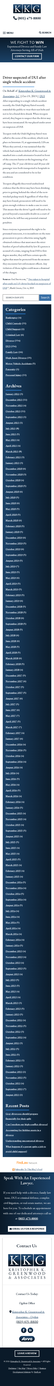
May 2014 (11, 922)
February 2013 (13, 1008)
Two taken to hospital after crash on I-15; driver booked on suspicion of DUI (27, 284)
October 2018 (13, 618)
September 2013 (14, 968)
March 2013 (12, 1002)
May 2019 (11, 577)
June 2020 (11, 503)
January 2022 (12, 394)
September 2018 (14, 623)
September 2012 (14, 1037)
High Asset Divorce (16, 357)
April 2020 (11, 514)
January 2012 (12, 1066)
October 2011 (13, 1083)
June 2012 (11, 1054)
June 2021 (11, 434)
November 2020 (14, 474)
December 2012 (14, 1020)
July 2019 (10, 566)
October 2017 (13, 686)
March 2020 (12, 520)
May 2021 (11, 439)
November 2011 (14, 1077)
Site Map (21, 1368)
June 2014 (11, 916)
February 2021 (13, 457)
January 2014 (12, 945)
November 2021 (14, 405)
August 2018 (12, 629)
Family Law (12, 352)
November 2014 (14, 888)
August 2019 (12, 560)
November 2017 (14, 681)
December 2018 (14, 606)
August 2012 (12, 1043)
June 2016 (11, 778)
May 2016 (11, 784)
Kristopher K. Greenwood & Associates (25, 1361)
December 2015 (14, 813)
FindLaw (37, 1372)
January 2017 (12, 738)
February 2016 (13, 801)
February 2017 (13, 732)
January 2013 (12, 1014)
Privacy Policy (32, 1368)
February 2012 (13, 1060)
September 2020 (14, 485)
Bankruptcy (12, 317)
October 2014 (13, 893)
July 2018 (10, 635)
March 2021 (12, 451)
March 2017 (12, 727)
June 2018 (11, 641)
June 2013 (11, 985)
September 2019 (14, 554)
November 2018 (14, 612)
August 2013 (12, 974)
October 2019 (13, 549)
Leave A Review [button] (27, 1353)
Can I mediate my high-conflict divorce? (27, 1124)
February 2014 (13, 939)
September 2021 (14, 416)
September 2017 (14, 692)
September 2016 (14, 761)
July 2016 (10, 773)
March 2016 (12, 796)
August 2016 (12, 767)
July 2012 (10, 1048)
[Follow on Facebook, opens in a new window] (23, 1330)
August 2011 (12, 1094)
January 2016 (12, 807)
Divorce (10, 340)
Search (46, 32)
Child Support (13, 329)
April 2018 (11, 652)
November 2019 (14, 543)
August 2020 (12, 491)
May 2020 (11, 508)
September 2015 (14, 830)
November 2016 (14, 750)
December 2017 (14, 675)
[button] (8, 33)
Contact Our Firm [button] (27, 56)
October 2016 (13, 755)
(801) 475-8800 (29, 18)
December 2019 (14, 537)
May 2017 (11, 715)
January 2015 (12, 876)
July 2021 (10, 428)
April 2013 (11, 997)
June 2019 (11, 572)
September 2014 (14, 899)
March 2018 (12, 658)
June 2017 (11, 709)
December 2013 (14, 951)
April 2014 (11, 928)
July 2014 (10, 911)
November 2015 (14, 819)
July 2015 (10, 842)
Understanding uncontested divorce (25, 1140)
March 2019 (12, 589)
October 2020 (13, 480)
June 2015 (11, 847)
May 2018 (11, 646)
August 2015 (12, 836)
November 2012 (14, 1025)
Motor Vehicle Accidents (19, 363)
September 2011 (14, 1089)
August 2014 (12, 905)
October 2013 (13, 962)
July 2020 (10, 497)
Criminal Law (13, 334)
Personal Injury (14, 375)
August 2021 (12, 422)
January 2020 (12, 531)
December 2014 (14, 882)
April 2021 (11, 445)
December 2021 (14, 399)
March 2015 (12, 865)
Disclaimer (12, 1368)
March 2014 (12, 933)
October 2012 (13, 1031)
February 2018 (13, 663)
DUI (42, 96)
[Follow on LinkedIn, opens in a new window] (30, 1330)
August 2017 (12, 698)
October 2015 (13, 824)
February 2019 (13, 595)
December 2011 (14, 1071)
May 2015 (11, 853)
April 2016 (11, 790)
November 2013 (14, 956)
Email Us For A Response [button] (28, 1228)
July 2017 (10, 704)
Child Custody (13, 323)
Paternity (10, 369)
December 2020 (14, 468)
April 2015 (11, 859)
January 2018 (12, 669)
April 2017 (11, 721)
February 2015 (13, 870)
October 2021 (13, 411)
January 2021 (12, 462)
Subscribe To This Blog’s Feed (28, 1169)
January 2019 (12, 600)
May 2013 (11, 991)
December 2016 (14, 744)
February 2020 (13, 526)
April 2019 (11, 583)
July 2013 (10, 979)
